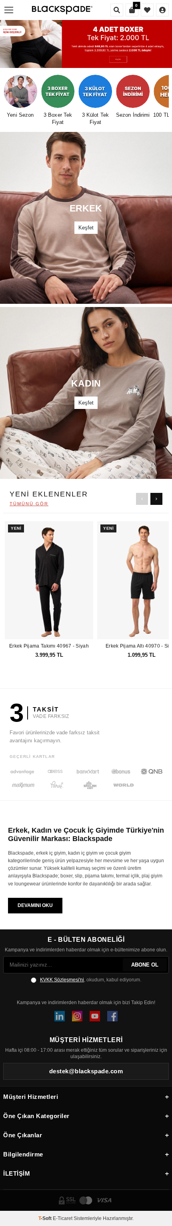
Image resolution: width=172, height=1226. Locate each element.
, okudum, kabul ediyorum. (90, 980)
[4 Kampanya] (86, 44)
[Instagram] (77, 1016)
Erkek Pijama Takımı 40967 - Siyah (49, 646)
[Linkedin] (59, 1016)
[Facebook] (112, 1016)
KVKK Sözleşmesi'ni (62, 980)
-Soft (45, 1218)
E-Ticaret (62, 1218)
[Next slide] (156, 499)
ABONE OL (144, 965)
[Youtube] (95, 1016)
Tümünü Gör (29, 503)
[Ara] (116, 10)
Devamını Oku (35, 905)
